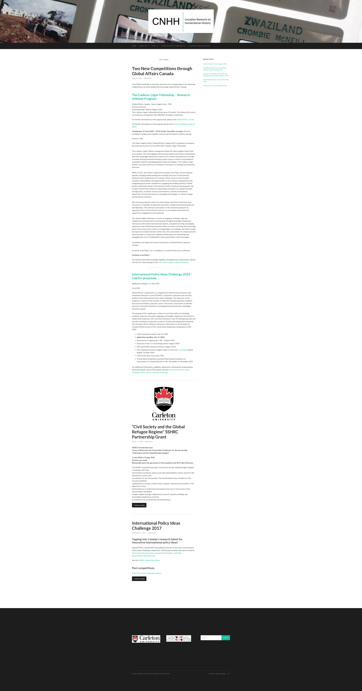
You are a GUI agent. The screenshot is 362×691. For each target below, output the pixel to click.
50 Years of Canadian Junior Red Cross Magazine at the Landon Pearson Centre (216, 75)
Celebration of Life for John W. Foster (215, 85)
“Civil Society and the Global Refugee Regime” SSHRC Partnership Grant (158, 431)
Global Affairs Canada (185, 119)
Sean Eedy (148, 78)
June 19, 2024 (137, 78)
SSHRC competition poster (149, 560)
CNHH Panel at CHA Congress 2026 (215, 64)
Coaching (182, 350)
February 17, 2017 (139, 533)
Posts (154, 46)
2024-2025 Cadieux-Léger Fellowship (173, 262)
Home (134, 46)
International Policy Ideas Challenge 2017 (156, 526)
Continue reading (139, 505)
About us (143, 46)
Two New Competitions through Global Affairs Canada (162, 71)
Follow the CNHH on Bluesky (199, 46)
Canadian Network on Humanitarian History (153, 674)
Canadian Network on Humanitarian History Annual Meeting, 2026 (214, 69)
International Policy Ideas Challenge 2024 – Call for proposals (162, 276)
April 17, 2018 (137, 441)
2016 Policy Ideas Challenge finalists (146, 573)
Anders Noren (221, 674)
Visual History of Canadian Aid (173, 46)
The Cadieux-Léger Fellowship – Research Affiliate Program (161, 97)
